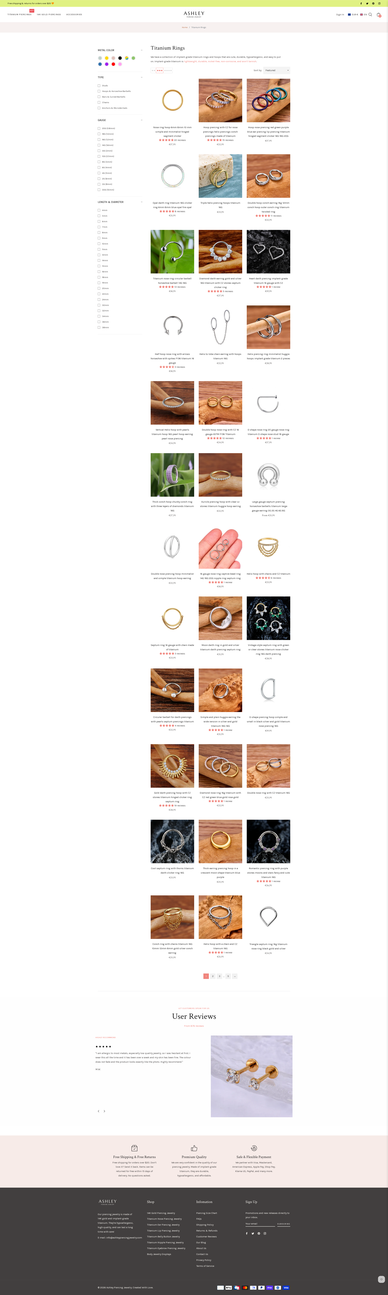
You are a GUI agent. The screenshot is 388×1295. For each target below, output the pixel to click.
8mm (104, 232)
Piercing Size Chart (206, 1213)
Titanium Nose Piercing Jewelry (164, 1218)
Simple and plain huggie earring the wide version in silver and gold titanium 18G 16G (220, 721)
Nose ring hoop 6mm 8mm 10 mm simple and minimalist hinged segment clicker (172, 132)
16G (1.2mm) (107, 139)
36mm (105, 322)
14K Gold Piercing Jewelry (161, 1213)
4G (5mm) (107, 173)
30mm (105, 305)
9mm (104, 238)
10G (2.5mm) (108, 156)
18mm (105, 277)
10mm (105, 243)
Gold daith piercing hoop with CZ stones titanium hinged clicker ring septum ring (172, 797)
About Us (201, 1248)
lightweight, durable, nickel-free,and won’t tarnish (220, 61)
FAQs (199, 1218)
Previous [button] (98, 1111)
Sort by (257, 70)
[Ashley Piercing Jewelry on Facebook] (361, 3)
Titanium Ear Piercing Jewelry (163, 1224)
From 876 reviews (194, 1025)
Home (184, 27)
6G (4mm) (107, 167)
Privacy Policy (203, 1260)
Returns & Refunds (206, 1230)
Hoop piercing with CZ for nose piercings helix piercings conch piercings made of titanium (220, 132)
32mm (105, 310)
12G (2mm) (107, 151)
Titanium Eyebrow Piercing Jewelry (166, 1248)
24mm (105, 299)
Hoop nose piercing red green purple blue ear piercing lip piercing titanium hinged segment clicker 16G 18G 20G (268, 132)
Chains (105, 102)
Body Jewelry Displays (159, 1254)
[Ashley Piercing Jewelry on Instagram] (379, 3)
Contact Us (202, 1254)
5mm (104, 216)
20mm (105, 288)
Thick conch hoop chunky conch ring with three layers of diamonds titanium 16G (172, 506)
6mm (104, 221)
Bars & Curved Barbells (113, 97)
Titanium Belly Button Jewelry (163, 1236)
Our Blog (201, 1242)
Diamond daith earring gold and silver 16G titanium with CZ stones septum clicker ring (220, 283)
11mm (104, 249)
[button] (357, 14)
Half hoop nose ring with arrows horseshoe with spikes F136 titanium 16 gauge (172, 358)
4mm (104, 210)
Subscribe (283, 1224)
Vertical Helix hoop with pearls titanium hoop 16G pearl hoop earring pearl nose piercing (172, 434)
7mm (104, 227)
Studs (105, 85)
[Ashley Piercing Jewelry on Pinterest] (373, 3)
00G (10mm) (108, 190)
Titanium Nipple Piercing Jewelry (165, 1242)
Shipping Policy (205, 1224)
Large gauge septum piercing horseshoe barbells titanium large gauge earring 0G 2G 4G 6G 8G (268, 506)
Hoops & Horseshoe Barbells (116, 91)
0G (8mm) (107, 184)
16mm (105, 271)
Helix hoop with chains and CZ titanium (268, 573)
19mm (105, 282)
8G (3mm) (107, 162)
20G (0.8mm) (108, 128)
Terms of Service (205, 1266)
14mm (105, 260)
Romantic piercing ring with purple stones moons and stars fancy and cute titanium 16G (268, 873)
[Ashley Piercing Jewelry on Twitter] (367, 3)
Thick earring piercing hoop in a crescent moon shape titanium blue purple (220, 873)
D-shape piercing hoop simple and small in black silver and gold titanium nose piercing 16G (268, 721)
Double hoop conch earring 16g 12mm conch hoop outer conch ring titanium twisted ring (268, 207)
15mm (105, 266)
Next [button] (104, 1111)
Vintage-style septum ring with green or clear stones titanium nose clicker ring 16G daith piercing (268, 649)
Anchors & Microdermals (114, 108)
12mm (105, 255)
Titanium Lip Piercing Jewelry (163, 1230)
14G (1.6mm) (107, 145)
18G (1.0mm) (108, 134)
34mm (105, 316)
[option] (194, 1076)
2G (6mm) (107, 178)
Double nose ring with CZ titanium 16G (268, 792)
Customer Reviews (206, 1236)
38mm (105, 327)
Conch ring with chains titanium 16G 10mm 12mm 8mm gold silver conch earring (172, 948)
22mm (105, 294)
